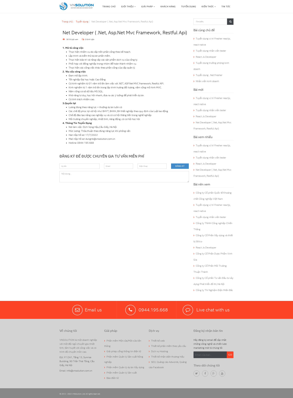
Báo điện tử (113, 378)
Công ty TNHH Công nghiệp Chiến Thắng (213, 226)
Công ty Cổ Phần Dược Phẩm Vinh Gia (213, 256)
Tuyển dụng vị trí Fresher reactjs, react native (212, 41)
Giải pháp (147, 6)
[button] (128, 6)
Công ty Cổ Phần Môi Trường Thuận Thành (210, 269)
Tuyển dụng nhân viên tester (211, 50)
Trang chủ (109, 6)
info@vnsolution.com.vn (79, 370)
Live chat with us (212, 310)
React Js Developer (206, 56)
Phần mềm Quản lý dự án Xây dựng (125, 367)
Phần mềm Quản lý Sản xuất (122, 372)
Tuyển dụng (188, 6)
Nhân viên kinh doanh (207, 81)
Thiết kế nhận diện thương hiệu (167, 356)
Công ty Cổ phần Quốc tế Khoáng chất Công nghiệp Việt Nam (213, 195)
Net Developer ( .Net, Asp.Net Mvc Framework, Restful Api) (212, 125)
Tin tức (225, 6)
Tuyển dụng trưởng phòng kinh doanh (211, 66)
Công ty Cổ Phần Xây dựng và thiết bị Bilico (213, 238)
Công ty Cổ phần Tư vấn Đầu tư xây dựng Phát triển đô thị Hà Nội (213, 281)
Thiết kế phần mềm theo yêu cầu (168, 346)
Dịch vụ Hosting (159, 351)
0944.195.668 (153, 310)
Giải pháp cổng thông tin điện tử (124, 351)
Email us (93, 310)
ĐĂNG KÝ (179, 166)
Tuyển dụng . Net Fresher (209, 75)
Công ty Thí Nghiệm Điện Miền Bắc (214, 290)
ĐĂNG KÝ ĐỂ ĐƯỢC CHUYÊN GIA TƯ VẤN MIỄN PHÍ (102, 156)
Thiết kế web (158, 340)
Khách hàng (168, 6)
